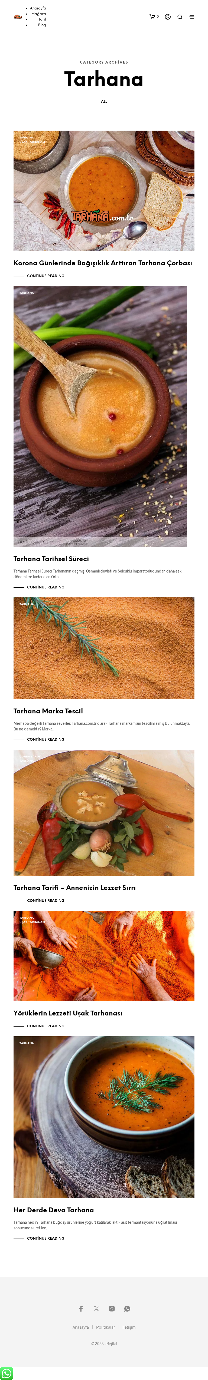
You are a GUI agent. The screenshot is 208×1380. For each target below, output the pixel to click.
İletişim (129, 1327)
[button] (154, 16)
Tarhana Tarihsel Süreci (51, 559)
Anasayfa (38, 8)
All (104, 102)
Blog (42, 25)
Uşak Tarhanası (32, 142)
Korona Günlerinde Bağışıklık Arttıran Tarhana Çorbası (103, 263)
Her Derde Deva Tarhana (54, 1210)
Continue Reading (45, 276)
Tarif (42, 19)
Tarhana (27, 137)
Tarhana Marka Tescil (48, 711)
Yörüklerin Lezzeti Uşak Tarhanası (68, 1013)
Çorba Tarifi (30, 756)
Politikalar (105, 1327)
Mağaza (38, 14)
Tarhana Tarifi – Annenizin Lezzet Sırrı (75, 888)
